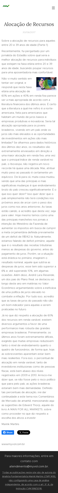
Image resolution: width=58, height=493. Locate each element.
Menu (53, 8)
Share (9, 432)
